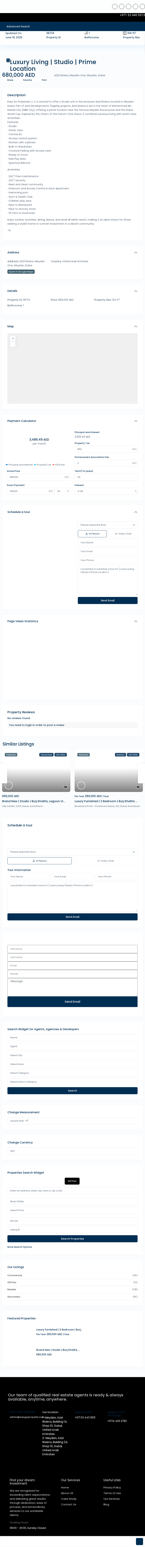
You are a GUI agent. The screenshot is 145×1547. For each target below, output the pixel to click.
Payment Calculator (21, 421)
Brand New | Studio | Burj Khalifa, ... (58, 1350)
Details (12, 291)
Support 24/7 (83, 1412)
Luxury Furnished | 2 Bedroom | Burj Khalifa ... (106, 801)
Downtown (134, 806)
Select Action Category (23, 1081)
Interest (79, 485)
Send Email (72, 1002)
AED (12, 1151)
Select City (16, 1055)
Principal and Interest (87, 432)
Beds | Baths (17, 1201)
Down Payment (16, 485)
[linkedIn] (128, 6)
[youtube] (135, 6)
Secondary (13, 1296)
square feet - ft (19, 1120)
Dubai (25, 806)
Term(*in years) (84, 471)
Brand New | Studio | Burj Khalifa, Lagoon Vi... (33, 801)
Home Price (13, 471)
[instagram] (142, 6)
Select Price (17, 1210)
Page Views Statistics (22, 621)
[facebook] (114, 6)
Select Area (17, 1064)
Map (10, 326)
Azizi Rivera (36, 806)
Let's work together (22, 1412)
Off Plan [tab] (72, 1181)
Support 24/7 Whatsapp (116, 1413)
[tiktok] (121, 6)
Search (72, 1090)
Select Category (19, 1073)
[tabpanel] (72, 1218)
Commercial (14, 1275)
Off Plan (11, 1282)
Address (13, 252)
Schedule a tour (18, 512)
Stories (14, 1220)
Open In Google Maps (21, 271)
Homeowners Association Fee (92, 457)
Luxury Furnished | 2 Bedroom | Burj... (59, 1329)
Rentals (11, 1289)
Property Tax (82, 443)
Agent (13, 1046)
